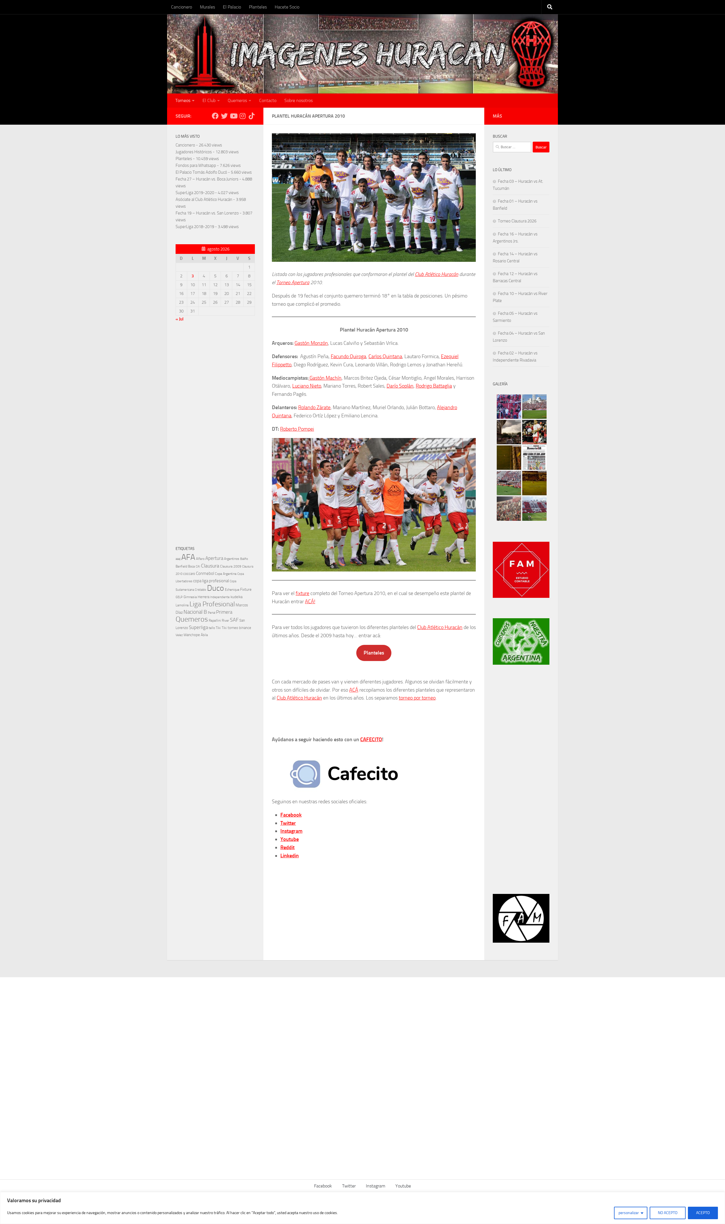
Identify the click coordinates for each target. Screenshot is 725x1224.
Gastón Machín (325, 378)
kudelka (236, 597)
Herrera (203, 597)
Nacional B (195, 612)
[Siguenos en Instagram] (242, 115)
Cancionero (181, 7)
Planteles (258, 7)
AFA (188, 557)
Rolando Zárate (314, 407)
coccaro (189, 573)
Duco (215, 588)
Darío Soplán (400, 386)
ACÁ (353, 690)
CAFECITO (371, 739)
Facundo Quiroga (348, 356)
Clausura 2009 (230, 566)
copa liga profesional (211, 580)
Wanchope (192, 635)
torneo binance (239, 628)
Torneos (182, 100)
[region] (362, 1208)
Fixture (245, 589)
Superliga (198, 627)
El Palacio (232, 7)
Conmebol (205, 573)
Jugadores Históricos (194, 151)
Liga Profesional (212, 604)
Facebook (291, 815)
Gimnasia (190, 597)
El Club (209, 100)
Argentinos (231, 559)
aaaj (178, 559)
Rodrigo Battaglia (434, 386)
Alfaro (200, 559)
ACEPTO (703, 1212)
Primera (224, 612)
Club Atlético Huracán (436, 274)
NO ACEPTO (667, 1212)
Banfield (181, 566)
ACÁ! (310, 601)
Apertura (214, 558)
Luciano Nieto (306, 386)
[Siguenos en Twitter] (224, 115)
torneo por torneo (417, 698)
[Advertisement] (215, 435)
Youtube (289, 839)
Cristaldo (200, 590)
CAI (198, 566)
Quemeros (237, 100)
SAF (234, 620)
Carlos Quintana (385, 356)
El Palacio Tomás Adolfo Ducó (201, 172)
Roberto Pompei (297, 429)
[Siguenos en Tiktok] (251, 115)
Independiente (220, 597)
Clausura (210, 566)
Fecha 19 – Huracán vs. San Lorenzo (207, 213)
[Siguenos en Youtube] (233, 115)
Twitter (288, 823)
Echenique (232, 589)
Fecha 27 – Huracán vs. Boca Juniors (207, 179)
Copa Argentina (225, 574)
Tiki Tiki (221, 628)
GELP (179, 597)
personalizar (629, 1212)
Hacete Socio (287, 7)
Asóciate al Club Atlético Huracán (204, 199)
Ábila (204, 635)
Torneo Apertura (292, 282)
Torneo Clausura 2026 (517, 221)
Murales (207, 7)
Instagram (291, 831)
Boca (191, 566)
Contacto (267, 100)
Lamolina (182, 605)
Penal (211, 613)
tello (212, 628)
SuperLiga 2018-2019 (195, 226)
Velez (179, 635)
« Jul (180, 319)
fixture (302, 593)
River (225, 620)
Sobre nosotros (298, 100)
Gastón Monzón (311, 343)
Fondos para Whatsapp (196, 165)
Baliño (244, 559)
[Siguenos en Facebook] (215, 115)
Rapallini (215, 620)
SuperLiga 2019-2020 (195, 192)
